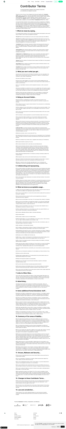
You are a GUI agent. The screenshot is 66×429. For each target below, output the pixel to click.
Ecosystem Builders (49, 1)
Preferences (54, 426)
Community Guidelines (43, 24)
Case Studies (37, 1)
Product (15, 414)
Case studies (16, 418)
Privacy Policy (44, 424)
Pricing (32, 1)
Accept (62, 426)
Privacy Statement (19, 26)
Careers (34, 417)
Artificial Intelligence (17, 417)
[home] (4, 1)
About (29, 1)
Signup (60, 1)
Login (56, 1)
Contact (34, 418)
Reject (58, 426)
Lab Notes (42, 1)
